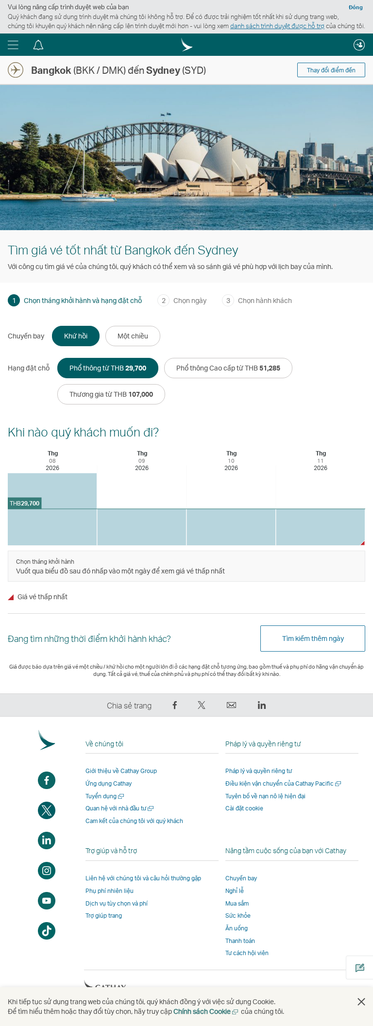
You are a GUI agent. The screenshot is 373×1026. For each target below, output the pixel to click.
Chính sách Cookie (206, 1011)
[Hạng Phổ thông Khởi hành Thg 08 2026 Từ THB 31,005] (52, 509)
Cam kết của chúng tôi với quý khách (134, 820)
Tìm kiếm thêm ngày (313, 638)
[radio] (76, 336)
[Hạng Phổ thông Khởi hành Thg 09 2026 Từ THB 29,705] (141, 527)
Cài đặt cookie (244, 808)
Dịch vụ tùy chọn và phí (116, 903)
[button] (13, 45)
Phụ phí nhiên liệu (109, 890)
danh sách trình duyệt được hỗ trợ (277, 26)
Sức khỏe (238, 915)
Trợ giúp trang (103, 915)
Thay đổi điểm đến (331, 70)
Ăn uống (236, 928)
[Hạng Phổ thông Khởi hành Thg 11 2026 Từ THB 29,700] (320, 527)
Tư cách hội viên (247, 953)
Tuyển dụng (105, 796)
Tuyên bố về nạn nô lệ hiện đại (265, 796)
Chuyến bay (241, 878)
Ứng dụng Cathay (108, 783)
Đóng (356, 7)
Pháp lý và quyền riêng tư (258, 770)
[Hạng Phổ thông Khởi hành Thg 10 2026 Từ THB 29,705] (230, 527)
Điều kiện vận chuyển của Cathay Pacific (283, 783)
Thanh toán (240, 940)
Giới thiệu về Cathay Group (121, 770)
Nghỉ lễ (234, 890)
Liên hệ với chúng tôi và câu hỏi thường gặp (143, 878)
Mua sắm (237, 903)
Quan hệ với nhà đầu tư (120, 808)
